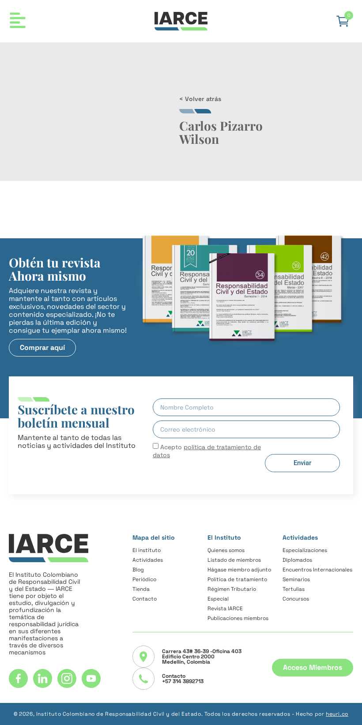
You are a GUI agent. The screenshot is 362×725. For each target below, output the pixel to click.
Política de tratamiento (237, 579)
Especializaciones (305, 550)
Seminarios (296, 579)
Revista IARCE (225, 608)
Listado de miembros (234, 559)
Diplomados (297, 559)
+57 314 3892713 (183, 681)
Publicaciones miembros (237, 618)
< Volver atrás (200, 99)
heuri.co (337, 713)
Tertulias (294, 589)
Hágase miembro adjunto (239, 569)
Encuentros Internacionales (317, 569)
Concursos (296, 598)
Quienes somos (226, 550)
